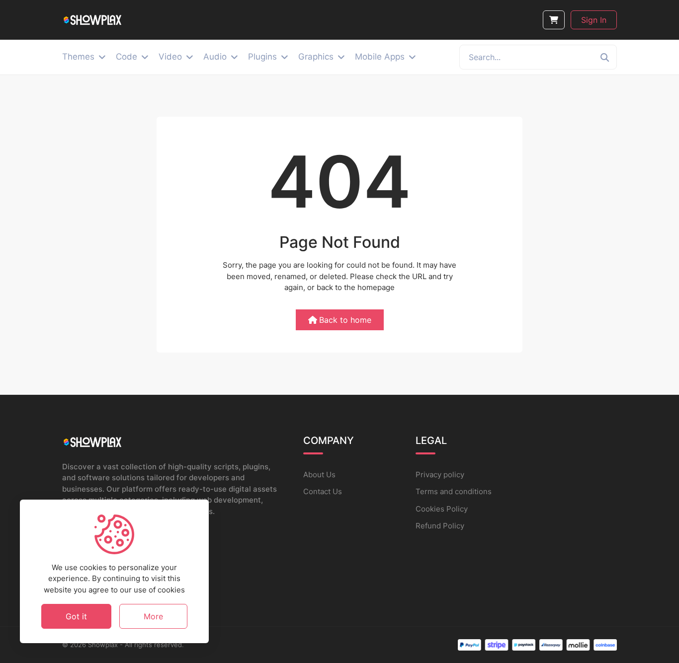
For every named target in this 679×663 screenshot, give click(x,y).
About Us (319, 474)
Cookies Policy (442, 509)
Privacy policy (440, 474)
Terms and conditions (454, 491)
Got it (76, 616)
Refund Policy (440, 525)
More (153, 616)
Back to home (345, 320)
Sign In (593, 20)
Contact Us (322, 491)
